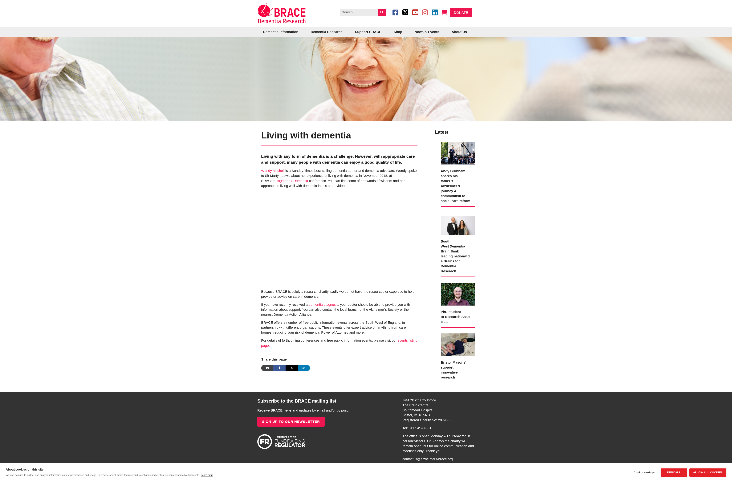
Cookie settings (644, 472)
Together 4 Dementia (292, 181)
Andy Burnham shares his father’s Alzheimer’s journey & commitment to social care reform (455, 186)
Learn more (207, 475)
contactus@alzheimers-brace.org (427, 459)
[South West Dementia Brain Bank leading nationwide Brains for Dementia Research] (458, 224)
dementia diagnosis (323, 305)
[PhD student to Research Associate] (458, 294)
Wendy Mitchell (272, 171)
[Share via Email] (267, 368)
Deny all (674, 472)
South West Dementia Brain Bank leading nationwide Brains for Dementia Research (455, 256)
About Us (459, 32)
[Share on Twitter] (292, 368)
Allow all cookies (707, 472)
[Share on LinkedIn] (304, 368)
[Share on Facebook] (279, 368)
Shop (398, 32)
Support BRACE (368, 32)
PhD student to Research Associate (455, 317)
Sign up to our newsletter (291, 422)
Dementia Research (327, 32)
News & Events (427, 32)
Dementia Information (280, 32)
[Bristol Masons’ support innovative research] (458, 344)
